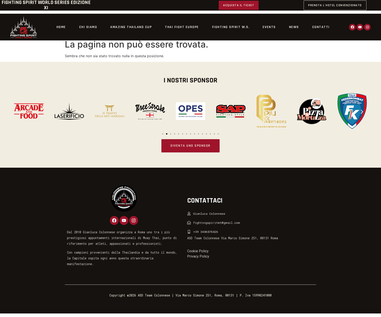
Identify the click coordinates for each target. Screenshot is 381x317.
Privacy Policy (198, 256)
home (61, 27)
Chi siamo (88, 27)
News (294, 27)
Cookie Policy (198, 251)
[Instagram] (367, 27)
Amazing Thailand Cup (131, 27)
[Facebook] (352, 27)
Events (269, 27)
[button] (19, 111)
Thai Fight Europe (182, 27)
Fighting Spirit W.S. (230, 27)
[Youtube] (360, 27)
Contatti (321, 27)
